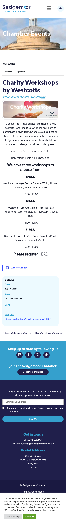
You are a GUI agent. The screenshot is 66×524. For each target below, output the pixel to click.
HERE (43, 254)
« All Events (8, 64)
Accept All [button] (29, 517)
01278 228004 (34, 440)
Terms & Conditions (33, 492)
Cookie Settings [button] (13, 517)
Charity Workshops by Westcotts (17, 333)
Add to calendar (19, 268)
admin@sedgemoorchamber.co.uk (34, 444)
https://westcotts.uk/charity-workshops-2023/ (28, 319)
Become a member (33, 372)
